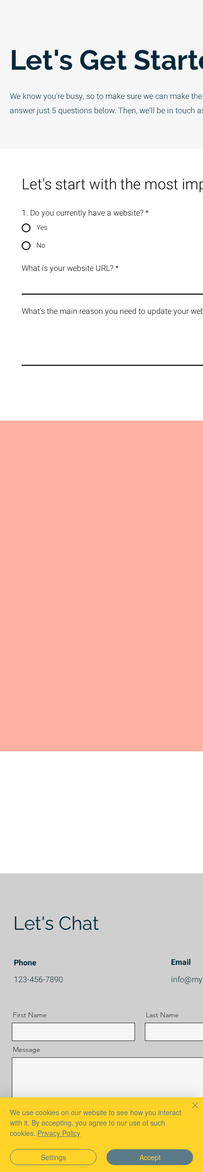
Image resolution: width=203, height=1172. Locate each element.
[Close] (189, 1111)
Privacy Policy (58, 1133)
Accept (150, 1157)
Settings (53, 1157)
